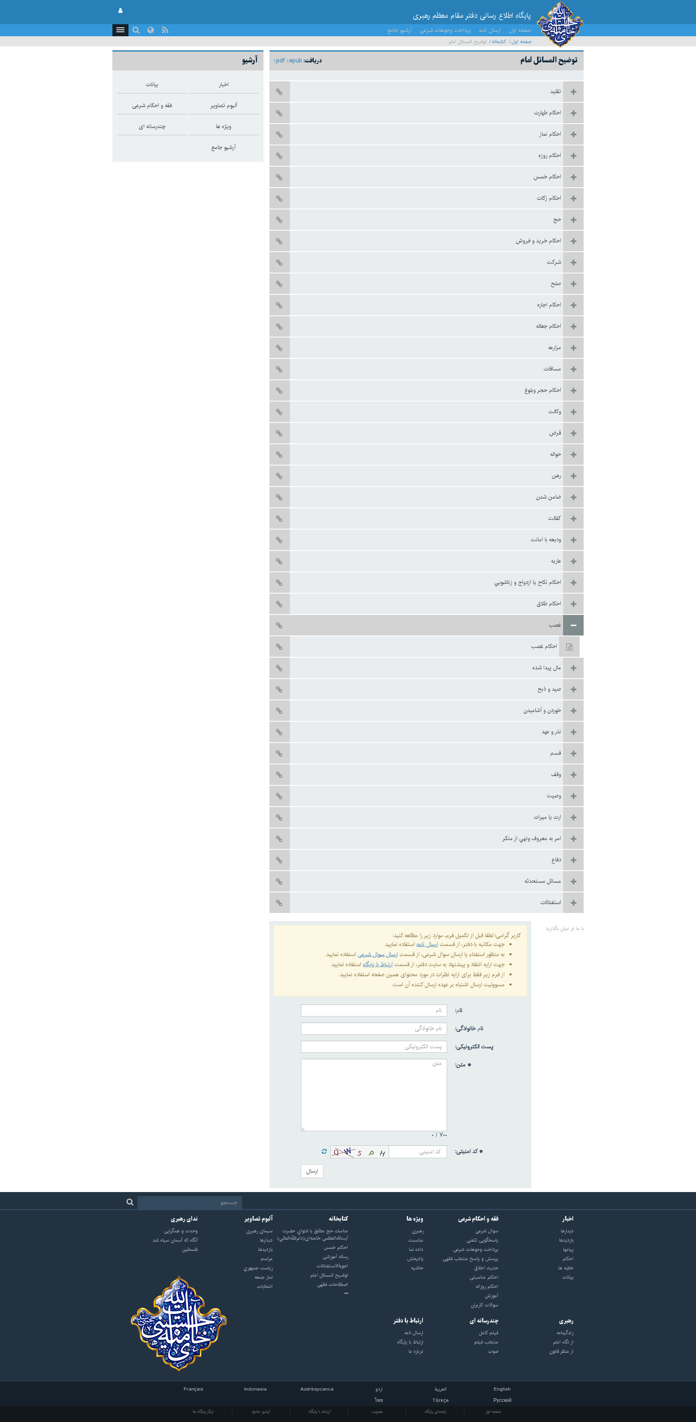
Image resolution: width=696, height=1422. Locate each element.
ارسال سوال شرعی (378, 954)
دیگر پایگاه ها (203, 1411)
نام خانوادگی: (469, 1028)
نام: (458, 1010)
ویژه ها (414, 1219)
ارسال (312, 1171)
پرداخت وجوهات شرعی (445, 30)
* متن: (463, 1065)
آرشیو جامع (399, 30)
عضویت (377, 1411)
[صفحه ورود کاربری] (120, 11)
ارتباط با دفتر (408, 1320)
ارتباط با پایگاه (378, 964)
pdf (280, 61)
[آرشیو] (310, 1294)
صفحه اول (520, 30)
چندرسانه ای (484, 1320)
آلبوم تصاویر (258, 1219)
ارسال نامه (490, 30)
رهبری (566, 1320)
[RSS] (165, 30)
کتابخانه (499, 42)
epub (295, 61)
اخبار (568, 1219)
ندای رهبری (184, 1219)
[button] (120, 30)
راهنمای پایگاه (435, 1411)
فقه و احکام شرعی (478, 1219)
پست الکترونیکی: (474, 1046)
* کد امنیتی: (469, 1151)
